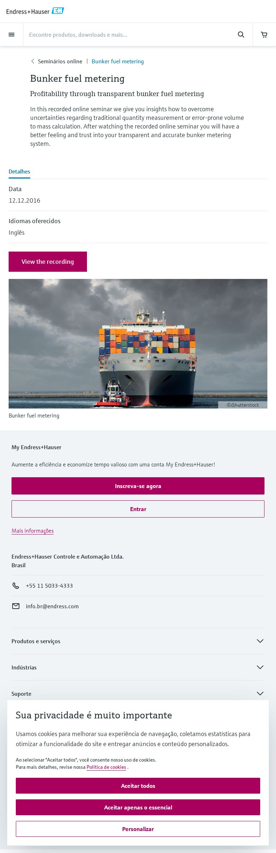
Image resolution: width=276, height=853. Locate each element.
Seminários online (60, 61)
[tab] (138, 172)
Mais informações (33, 530)
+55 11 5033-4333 (49, 585)
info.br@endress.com (52, 606)
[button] (138, 486)
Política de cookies (106, 767)
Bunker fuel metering (118, 61)
